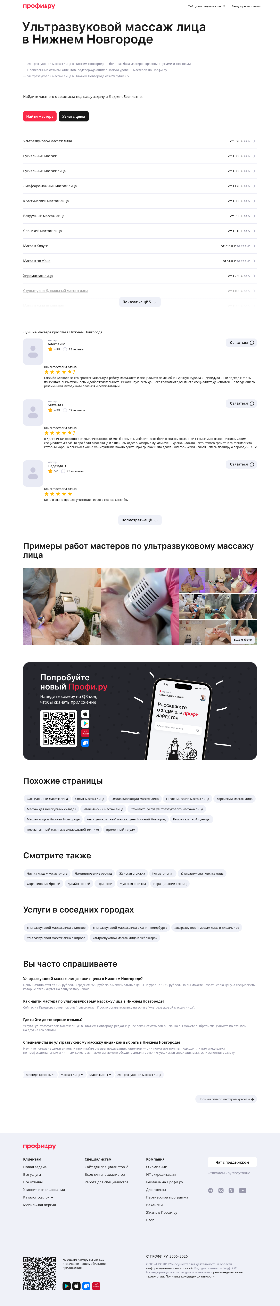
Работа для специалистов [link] (107, 1182)
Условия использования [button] (44, 1189)
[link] (40, 116)
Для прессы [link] (156, 1189)
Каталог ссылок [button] (36, 1197)
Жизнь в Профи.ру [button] (161, 1212)
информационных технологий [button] (169, 1268)
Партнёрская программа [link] (167, 1197)
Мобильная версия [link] (39, 1204)
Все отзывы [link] (33, 1182)
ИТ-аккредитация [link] (161, 1174)
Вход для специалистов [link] (105, 1174)
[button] (241, 343)
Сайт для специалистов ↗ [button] (107, 1166)
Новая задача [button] (35, 1166)
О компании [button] (156, 1166)
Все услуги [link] (32, 1174)
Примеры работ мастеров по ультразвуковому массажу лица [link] (138, 550)
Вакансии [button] (154, 1204)
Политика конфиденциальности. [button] (190, 1276)
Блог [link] (150, 1220)
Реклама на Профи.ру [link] (164, 1182)
